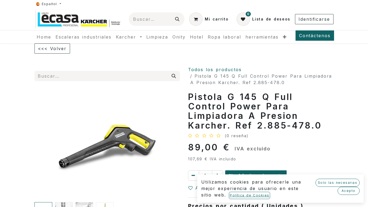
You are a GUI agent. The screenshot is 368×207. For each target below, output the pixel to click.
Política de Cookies (249, 195)
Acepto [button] (349, 191)
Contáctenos (315, 35)
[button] (45, 146)
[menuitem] (43, 37)
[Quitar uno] (193, 175)
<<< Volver (52, 48)
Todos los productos (215, 69)
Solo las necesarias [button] (337, 183)
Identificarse (314, 19)
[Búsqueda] (178, 19)
